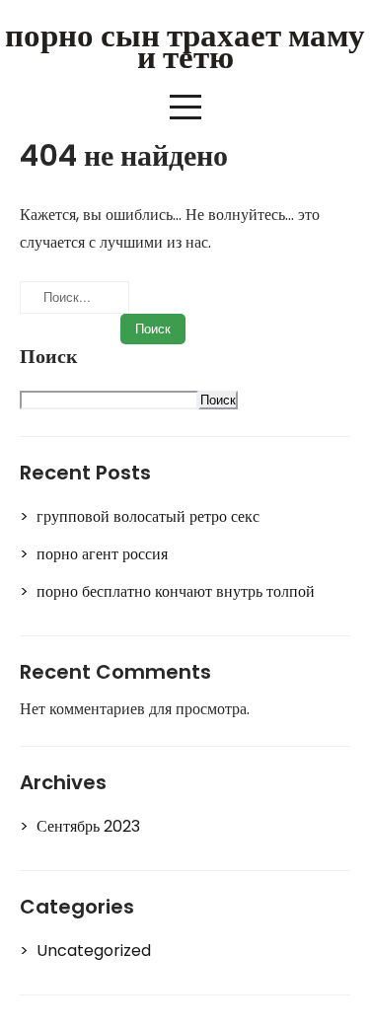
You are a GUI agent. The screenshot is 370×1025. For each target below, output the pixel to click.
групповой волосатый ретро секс (148, 516)
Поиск (49, 357)
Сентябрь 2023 (88, 826)
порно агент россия (102, 554)
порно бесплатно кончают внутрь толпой (176, 591)
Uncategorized (94, 950)
